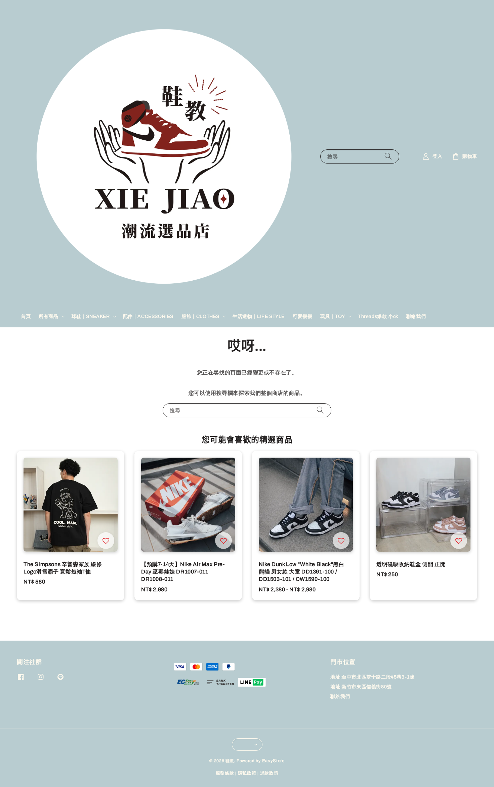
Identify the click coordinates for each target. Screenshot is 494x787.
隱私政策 (247, 773)
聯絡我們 (416, 316)
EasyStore (273, 760)
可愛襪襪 (302, 316)
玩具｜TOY (332, 316)
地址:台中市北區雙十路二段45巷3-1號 (372, 677)
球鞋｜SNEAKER (91, 316)
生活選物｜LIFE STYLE (259, 316)
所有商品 (48, 316)
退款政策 (269, 773)
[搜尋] (388, 156)
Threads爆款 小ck (378, 316)
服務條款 (225, 773)
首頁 (26, 316)
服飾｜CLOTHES (200, 316)
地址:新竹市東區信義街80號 (361, 686)
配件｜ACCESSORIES (148, 316)
